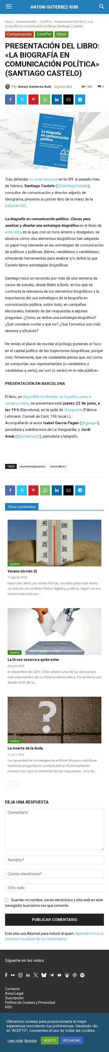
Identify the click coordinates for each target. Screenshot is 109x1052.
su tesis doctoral (43, 179)
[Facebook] (10, 99)
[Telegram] (80, 99)
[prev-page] (8, 784)
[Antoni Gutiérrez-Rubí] (8, 86)
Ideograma (73, 410)
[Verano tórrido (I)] (54, 543)
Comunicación (26, 21)
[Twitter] (22, 99)
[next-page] (16, 784)
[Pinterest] (33, 99)
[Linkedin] (57, 99)
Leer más (15, 1040)
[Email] (68, 99)
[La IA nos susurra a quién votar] (54, 631)
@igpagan (89, 423)
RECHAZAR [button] (71, 1040)
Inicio (9, 21)
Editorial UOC (16, 206)
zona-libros (58, 466)
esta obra (13, 232)
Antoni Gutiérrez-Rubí (34, 86)
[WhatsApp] (45, 99)
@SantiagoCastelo (72, 186)
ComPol (45, 21)
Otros (61, 34)
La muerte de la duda (25, 748)
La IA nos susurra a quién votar (33, 660)
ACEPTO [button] (50, 1040)
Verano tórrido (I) (22, 571)
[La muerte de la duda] (54, 720)
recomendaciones (32, 466)
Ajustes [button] (30, 1040)
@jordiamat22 (28, 436)
